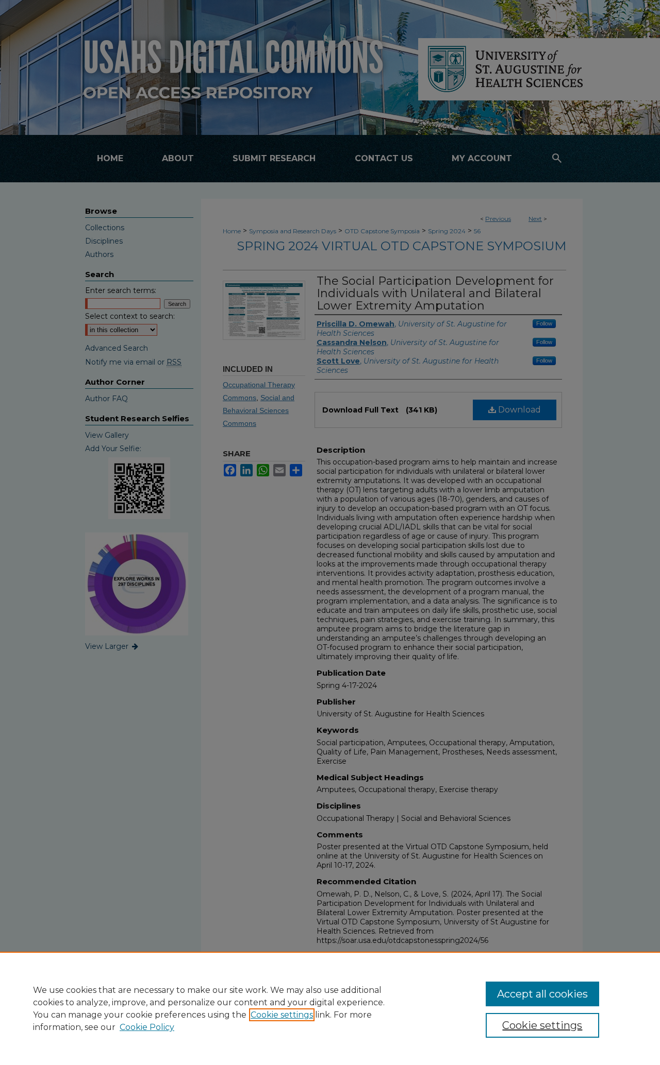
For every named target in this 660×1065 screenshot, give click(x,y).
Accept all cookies (542, 994)
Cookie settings (282, 1015)
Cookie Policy (147, 1027)
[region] (330, 1008)
